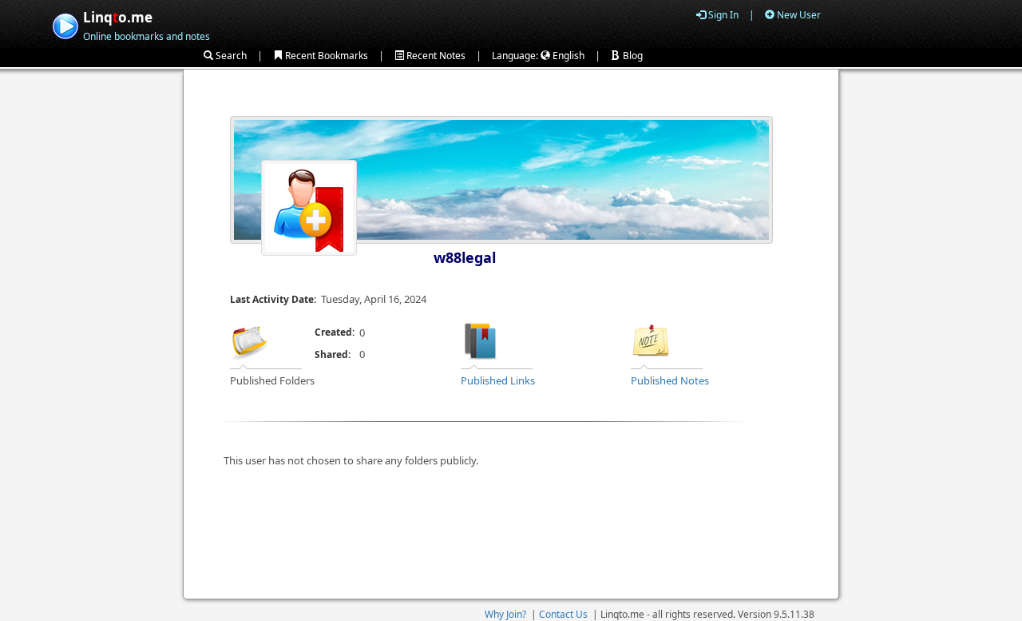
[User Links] (481, 339)
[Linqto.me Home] (65, 24)
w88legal (465, 257)
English (567, 55)
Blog (631, 55)
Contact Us (563, 614)
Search (230, 55)
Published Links (498, 380)
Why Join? (505, 614)
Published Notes (670, 380)
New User (797, 15)
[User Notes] (651, 339)
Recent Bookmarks (325, 55)
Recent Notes (434, 55)
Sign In (722, 15)
